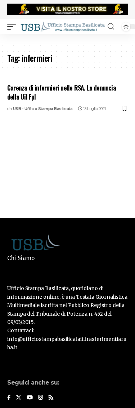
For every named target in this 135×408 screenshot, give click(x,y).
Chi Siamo (21, 258)
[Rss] (51, 398)
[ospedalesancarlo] (67, 39)
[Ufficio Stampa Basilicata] (62, 26)
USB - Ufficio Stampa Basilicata (43, 108)
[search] (111, 26)
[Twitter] (18, 398)
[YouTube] (30, 398)
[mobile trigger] (13, 26)
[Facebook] (8, 398)
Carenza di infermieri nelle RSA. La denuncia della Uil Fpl (61, 92)
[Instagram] (40, 398)
